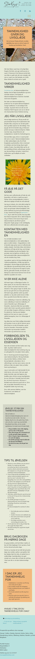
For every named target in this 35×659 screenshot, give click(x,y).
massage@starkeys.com (7, 655)
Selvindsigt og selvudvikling (12, 618)
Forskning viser (8, 90)
